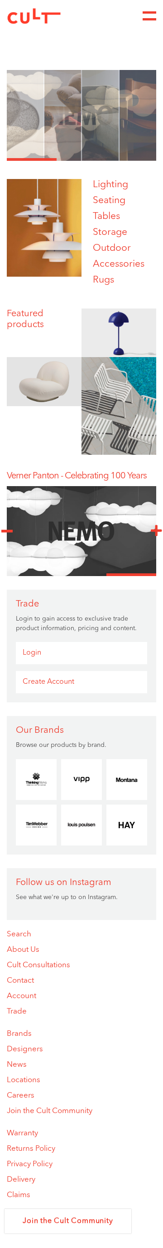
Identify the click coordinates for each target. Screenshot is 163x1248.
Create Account (48, 682)
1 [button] (32, 159)
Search (19, 934)
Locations (23, 1080)
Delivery (21, 1179)
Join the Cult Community (49, 1111)
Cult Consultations (38, 965)
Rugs (103, 280)
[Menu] (149, 15)
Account (21, 996)
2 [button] (81, 159)
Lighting (110, 184)
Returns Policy (31, 1149)
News (17, 1065)
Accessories (118, 264)
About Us (23, 950)
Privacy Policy (30, 1164)
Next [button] (156, 531)
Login (32, 652)
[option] (81, 115)
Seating (109, 200)
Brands (19, 1034)
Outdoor (112, 248)
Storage (110, 232)
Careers (20, 1095)
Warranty (22, 1133)
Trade (17, 1011)
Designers (25, 1049)
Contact (20, 980)
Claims (18, 1195)
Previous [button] (7, 531)
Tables (106, 216)
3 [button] (131, 159)
